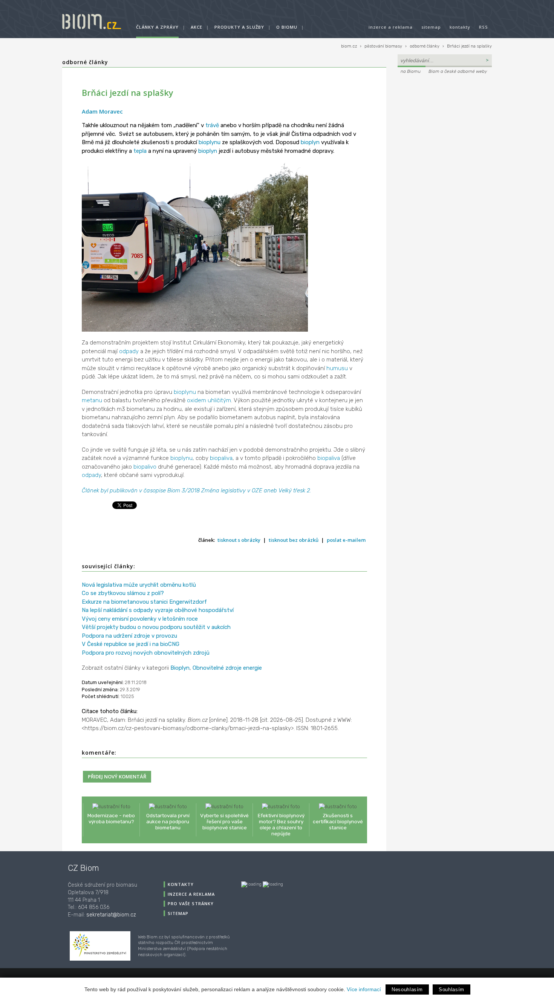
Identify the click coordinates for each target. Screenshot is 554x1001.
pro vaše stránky (191, 903)
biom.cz (349, 46)
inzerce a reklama (391, 27)
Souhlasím (451, 989)
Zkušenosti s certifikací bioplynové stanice (338, 821)
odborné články (424, 46)
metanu (92, 400)
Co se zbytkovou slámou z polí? (123, 593)
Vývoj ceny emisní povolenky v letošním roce (140, 618)
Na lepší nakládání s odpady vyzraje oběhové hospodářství (158, 610)
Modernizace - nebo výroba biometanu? (111, 818)
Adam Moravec (102, 111)
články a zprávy (157, 27)
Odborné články (85, 62)
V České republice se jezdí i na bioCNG (130, 644)
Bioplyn (180, 667)
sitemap (431, 27)
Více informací (364, 989)
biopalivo (144, 466)
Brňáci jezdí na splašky (469, 46)
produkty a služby (239, 27)
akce (196, 27)
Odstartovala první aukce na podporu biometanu (168, 821)
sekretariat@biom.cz (111, 915)
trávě (212, 125)
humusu (337, 368)
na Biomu (411, 71)
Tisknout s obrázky (238, 540)
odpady (129, 351)
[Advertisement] (445, 127)
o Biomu (286, 27)
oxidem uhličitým (209, 400)
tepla (140, 151)
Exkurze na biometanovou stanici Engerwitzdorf (144, 601)
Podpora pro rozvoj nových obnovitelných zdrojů (146, 652)
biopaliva (221, 458)
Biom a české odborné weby (458, 71)
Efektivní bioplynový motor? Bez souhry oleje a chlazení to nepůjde (281, 824)
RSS (483, 27)
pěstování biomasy (383, 46)
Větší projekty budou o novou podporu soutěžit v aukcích (156, 627)
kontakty (460, 27)
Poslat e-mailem (346, 540)
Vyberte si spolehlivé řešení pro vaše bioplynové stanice (224, 821)
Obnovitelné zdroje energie (227, 667)
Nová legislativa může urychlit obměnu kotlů (139, 584)
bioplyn (310, 142)
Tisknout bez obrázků (293, 540)
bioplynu (209, 142)
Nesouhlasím (407, 989)
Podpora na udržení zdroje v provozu (129, 635)
